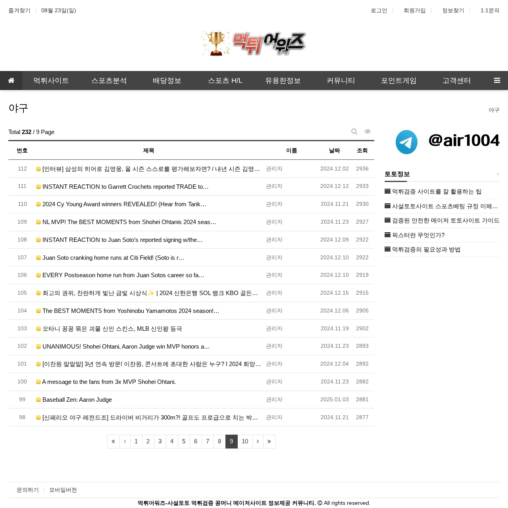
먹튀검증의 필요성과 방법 (426, 249)
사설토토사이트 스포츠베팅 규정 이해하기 (445, 206)
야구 (494, 110)
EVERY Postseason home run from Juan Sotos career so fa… (122, 275)
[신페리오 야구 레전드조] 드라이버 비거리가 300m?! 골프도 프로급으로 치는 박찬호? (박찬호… (151, 417)
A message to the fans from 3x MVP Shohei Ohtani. (108, 381)
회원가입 (415, 10)
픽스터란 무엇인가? (417, 235)
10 (245, 441)
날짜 (334, 150)
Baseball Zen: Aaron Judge (76, 399)
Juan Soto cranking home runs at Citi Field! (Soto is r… (113, 257)
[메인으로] (11, 80)
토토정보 (397, 174)
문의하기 (28, 490)
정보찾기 (453, 10)
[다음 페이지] (258, 442)
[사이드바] (497, 80)
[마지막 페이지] (269, 442)
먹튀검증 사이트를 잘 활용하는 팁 (436, 191)
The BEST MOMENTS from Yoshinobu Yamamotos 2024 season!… (130, 310)
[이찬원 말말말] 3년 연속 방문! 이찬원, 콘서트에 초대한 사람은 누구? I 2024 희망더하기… (151, 363)
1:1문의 (490, 10)
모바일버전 (63, 490)
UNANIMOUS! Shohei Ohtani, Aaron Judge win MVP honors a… (125, 346)
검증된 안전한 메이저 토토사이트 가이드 (445, 220)
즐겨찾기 (19, 10)
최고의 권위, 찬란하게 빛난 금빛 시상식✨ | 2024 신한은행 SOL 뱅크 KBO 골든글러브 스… (151, 292)
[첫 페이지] (113, 442)
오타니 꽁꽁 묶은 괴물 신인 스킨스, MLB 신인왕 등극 (111, 328)
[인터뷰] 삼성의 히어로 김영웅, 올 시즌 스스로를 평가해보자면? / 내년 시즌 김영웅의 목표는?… (151, 168)
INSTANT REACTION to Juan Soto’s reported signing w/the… (122, 239)
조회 (362, 150)
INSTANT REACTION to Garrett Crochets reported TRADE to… (125, 186)
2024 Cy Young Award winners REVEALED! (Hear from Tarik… (123, 204)
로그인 (379, 10)
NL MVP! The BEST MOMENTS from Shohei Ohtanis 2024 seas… (128, 222)
